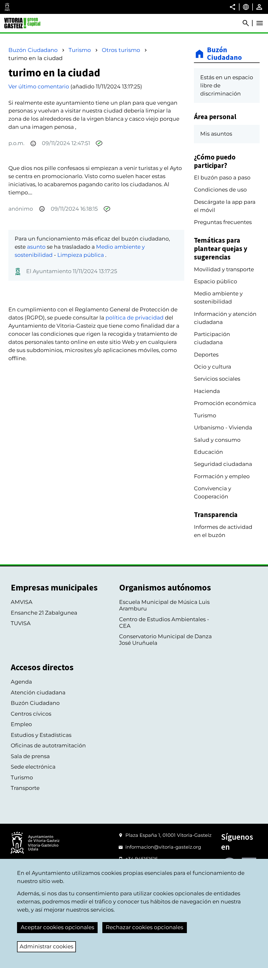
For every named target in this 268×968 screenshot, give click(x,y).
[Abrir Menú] (259, 23)
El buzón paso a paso (222, 177)
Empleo (21, 724)
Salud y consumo (217, 440)
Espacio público (215, 281)
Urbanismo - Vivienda (223, 427)
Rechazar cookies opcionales (144, 927)
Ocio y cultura (212, 366)
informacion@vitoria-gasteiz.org (163, 847)
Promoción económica (225, 403)
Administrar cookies (46, 946)
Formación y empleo (222, 476)
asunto (36, 246)
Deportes (206, 354)
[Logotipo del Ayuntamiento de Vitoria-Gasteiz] (35, 843)
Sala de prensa (30, 756)
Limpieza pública (81, 255)
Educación (208, 452)
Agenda (21, 681)
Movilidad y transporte (224, 269)
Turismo (80, 50)
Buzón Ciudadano (33, 50)
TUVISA (21, 623)
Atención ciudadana (38, 692)
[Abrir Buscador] (248, 23)
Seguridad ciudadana (223, 464)
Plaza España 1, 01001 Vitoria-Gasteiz (168, 835)
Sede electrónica (33, 766)
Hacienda (207, 391)
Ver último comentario (38, 86)
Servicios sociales (217, 378)
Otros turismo (121, 50)
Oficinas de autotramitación (48, 745)
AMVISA (21, 602)
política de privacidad (134, 317)
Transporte (25, 788)
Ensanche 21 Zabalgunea (44, 612)
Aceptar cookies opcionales (57, 927)
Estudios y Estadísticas (41, 735)
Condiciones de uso (220, 189)
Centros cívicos (31, 713)
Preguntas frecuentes (223, 222)
